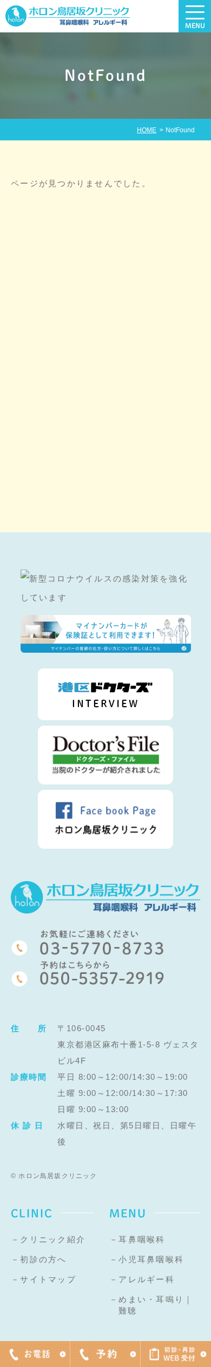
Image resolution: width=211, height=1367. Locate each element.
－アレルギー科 (142, 1279)
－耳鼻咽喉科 (137, 1239)
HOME (146, 130)
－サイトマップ (43, 1279)
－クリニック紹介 (48, 1239)
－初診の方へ (39, 1259)
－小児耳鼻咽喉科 (146, 1259)
